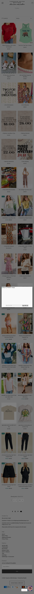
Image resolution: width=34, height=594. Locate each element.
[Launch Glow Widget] (30, 588)
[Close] (32, 286)
